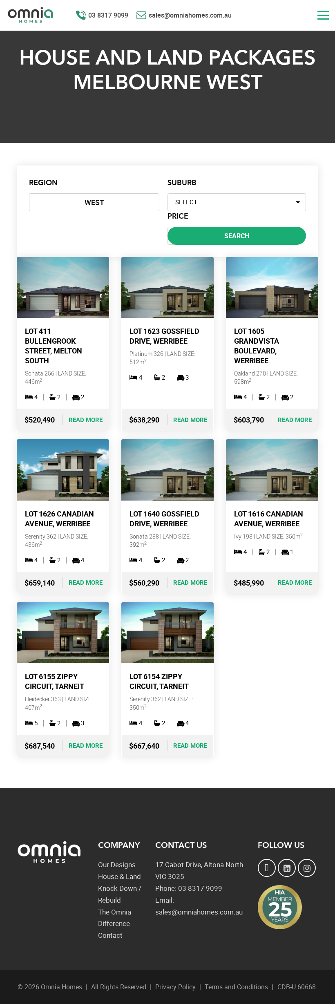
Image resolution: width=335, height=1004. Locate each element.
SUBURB (182, 183)
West (94, 202)
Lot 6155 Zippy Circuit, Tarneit (54, 681)
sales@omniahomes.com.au (190, 15)
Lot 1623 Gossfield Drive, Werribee (164, 336)
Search (236, 235)
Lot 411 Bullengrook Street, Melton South (53, 345)
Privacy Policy (175, 986)
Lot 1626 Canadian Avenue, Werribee (59, 518)
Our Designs (117, 864)
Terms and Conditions (236, 986)
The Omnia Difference (114, 917)
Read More (86, 420)
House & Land (119, 876)
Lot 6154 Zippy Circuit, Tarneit (159, 681)
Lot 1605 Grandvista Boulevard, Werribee (256, 345)
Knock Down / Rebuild (119, 894)
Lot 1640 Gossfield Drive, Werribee (164, 518)
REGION (43, 183)
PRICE (178, 216)
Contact (110, 935)
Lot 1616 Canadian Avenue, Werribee (268, 518)
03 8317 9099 (108, 15)
